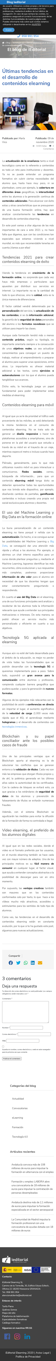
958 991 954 (30, 36)
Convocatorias (20, 1108)
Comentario (7, 999)
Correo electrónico (9, 1034)
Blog (8, 43)
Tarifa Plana (7, 1306)
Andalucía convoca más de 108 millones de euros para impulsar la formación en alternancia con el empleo (32, 1168)
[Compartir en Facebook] (11, 964)
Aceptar (9, 30)
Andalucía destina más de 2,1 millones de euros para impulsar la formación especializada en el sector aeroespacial (32, 1206)
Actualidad (18, 1098)
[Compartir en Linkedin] (32, 964)
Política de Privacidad (28, 1356)
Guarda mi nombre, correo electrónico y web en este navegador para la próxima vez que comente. (26, 1050)
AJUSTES (36, 24)
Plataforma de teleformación (15, 1316)
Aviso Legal (42, 1352)
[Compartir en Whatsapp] (25, 964)
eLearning (17, 1117)
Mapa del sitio (8, 1313)
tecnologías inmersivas (14, 726)
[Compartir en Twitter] (18, 964)
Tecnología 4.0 (18, 43)
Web (4, 1041)
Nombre (5, 1028)
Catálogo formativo (11, 1322)
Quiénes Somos (9, 1309)
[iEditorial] (3, 43)
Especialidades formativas (14, 1319)
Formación (17, 1127)
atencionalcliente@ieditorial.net (17, 1295)
